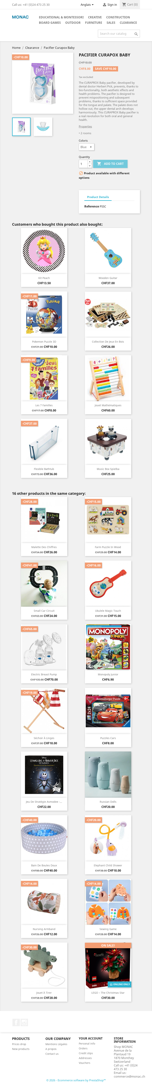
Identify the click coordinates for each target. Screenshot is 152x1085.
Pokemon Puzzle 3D (44, 341)
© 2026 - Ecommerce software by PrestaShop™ (76, 1080)
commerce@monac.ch (129, 1076)
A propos (51, 1049)
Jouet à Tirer (44, 992)
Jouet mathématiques (108, 405)
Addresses (85, 1058)
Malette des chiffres (44, 547)
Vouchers (84, 1063)
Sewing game (108, 929)
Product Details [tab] (98, 197)
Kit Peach (44, 278)
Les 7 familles (44, 405)
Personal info (87, 1043)
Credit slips (86, 1053)
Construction (118, 17)
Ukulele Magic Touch (108, 610)
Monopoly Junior (108, 674)
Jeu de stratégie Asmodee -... (44, 801)
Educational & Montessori (61, 17)
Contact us (52, 1053)
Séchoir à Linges (44, 738)
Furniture (93, 23)
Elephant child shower (108, 865)
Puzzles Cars (108, 738)
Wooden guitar (108, 278)
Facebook (16, 1022)
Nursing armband (44, 929)
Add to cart (110, 163)
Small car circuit (44, 610)
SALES (111, 23)
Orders (83, 1048)
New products (20, 1049)
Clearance (128, 23)
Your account (91, 1038)
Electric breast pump (44, 674)
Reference (91, 206)
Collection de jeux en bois (108, 341)
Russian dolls (108, 801)
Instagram (24, 1022)
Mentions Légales (56, 1044)
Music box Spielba (108, 469)
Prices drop (19, 1044)
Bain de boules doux (44, 865)
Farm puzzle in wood (108, 547)
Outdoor (73, 23)
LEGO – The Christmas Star (108, 992)
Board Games (50, 23)
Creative (95, 17)
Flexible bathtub (44, 469)
